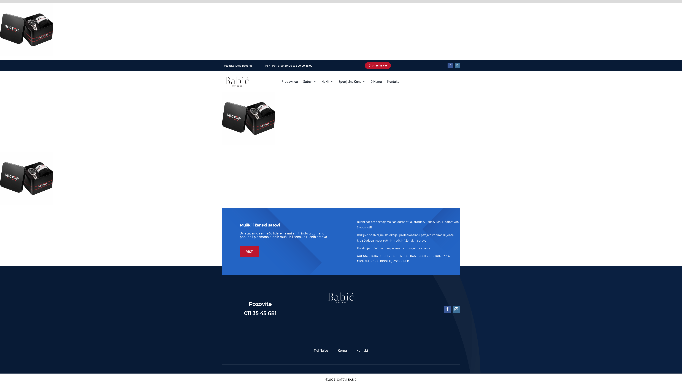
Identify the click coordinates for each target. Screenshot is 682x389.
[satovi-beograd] (341, 294)
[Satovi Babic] (237, 77)
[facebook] (450, 65)
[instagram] (457, 65)
